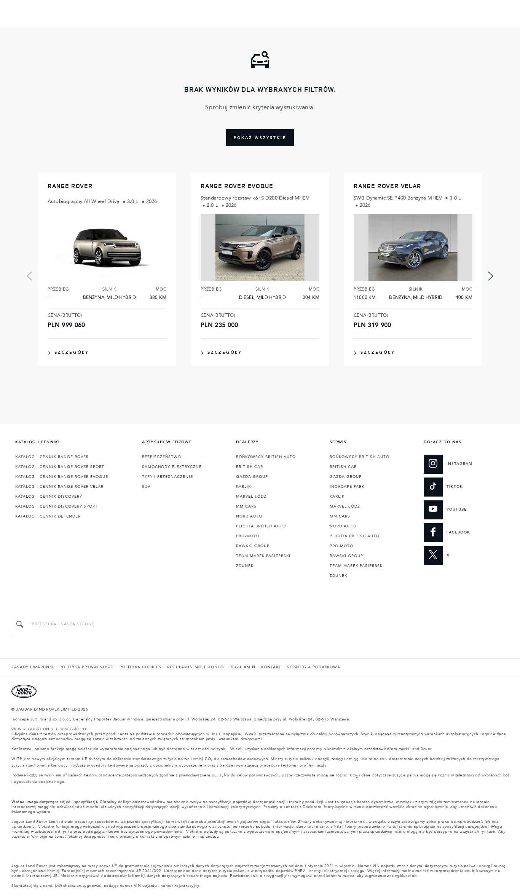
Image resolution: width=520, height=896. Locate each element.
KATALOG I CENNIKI (37, 442)
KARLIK (243, 486)
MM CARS (246, 506)
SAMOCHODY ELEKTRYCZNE (172, 467)
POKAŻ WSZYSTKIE (260, 138)
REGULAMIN (242, 667)
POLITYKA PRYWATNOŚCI (86, 667)
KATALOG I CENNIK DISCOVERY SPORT (56, 506)
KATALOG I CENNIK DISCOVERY (48, 496)
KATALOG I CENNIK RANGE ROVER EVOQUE (61, 476)
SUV (146, 486)
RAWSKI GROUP (253, 546)
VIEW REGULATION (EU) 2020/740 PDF (49, 729)
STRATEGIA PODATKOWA (313, 667)
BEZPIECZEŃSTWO (161, 457)
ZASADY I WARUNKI (32, 667)
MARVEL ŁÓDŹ (251, 496)
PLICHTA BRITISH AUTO (261, 526)
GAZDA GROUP (252, 476)
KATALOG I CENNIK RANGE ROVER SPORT (59, 467)
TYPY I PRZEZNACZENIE (167, 476)
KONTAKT (271, 667)
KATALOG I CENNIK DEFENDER (48, 516)
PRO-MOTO (248, 536)
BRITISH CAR (249, 467)
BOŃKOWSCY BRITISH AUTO (266, 457)
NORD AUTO (249, 516)
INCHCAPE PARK (347, 486)
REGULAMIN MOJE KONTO (195, 667)
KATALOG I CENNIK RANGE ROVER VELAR (59, 486)
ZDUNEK (245, 566)
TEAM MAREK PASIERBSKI (263, 556)
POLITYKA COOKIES (140, 667)
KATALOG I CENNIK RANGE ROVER (52, 457)
